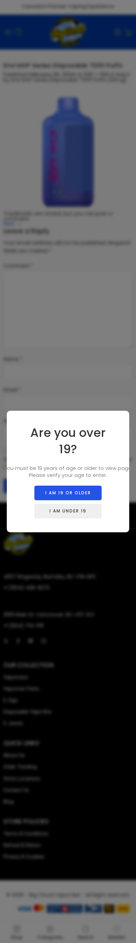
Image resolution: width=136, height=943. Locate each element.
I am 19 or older (68, 493)
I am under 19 (68, 511)
